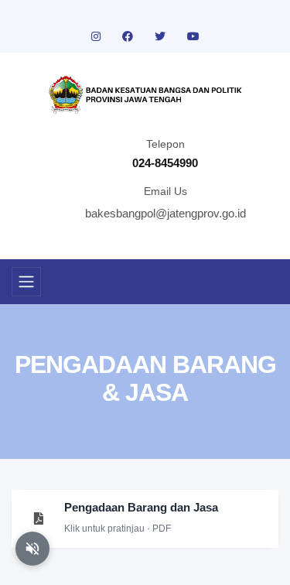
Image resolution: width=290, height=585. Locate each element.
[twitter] (161, 36)
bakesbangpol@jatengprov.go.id (165, 213)
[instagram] (97, 36)
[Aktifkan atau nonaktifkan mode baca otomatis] (32, 549)
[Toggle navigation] (26, 281)
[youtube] (193, 36)
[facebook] (129, 36)
